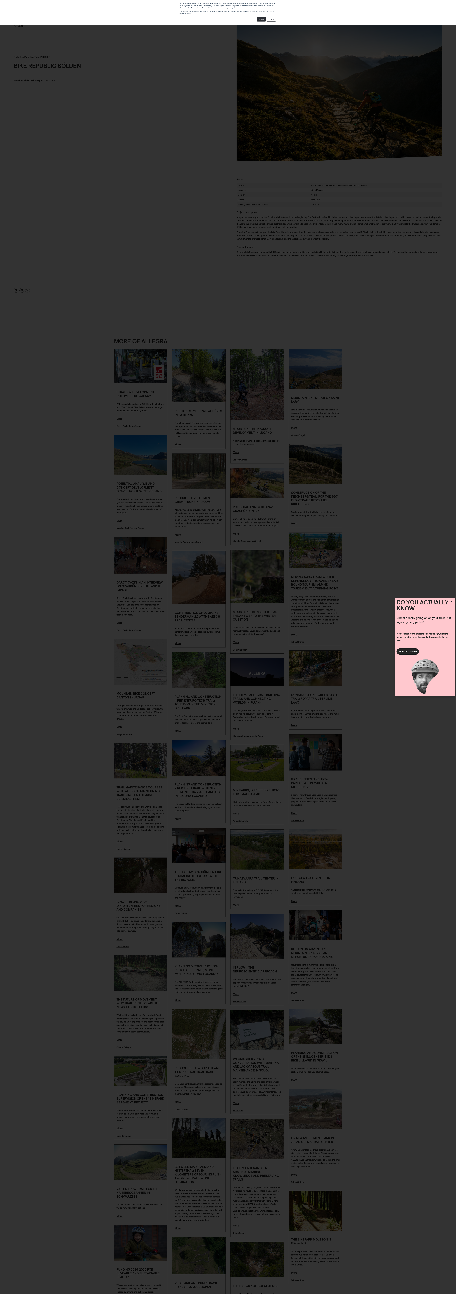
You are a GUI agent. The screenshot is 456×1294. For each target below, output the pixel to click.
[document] (228, 647)
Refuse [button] (271, 19)
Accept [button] (261, 19)
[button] (451, 601)
